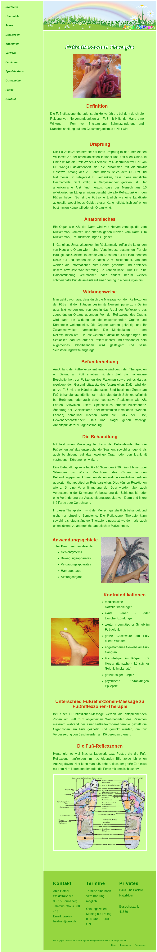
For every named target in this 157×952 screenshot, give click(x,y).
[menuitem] (22, 7)
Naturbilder (126, 895)
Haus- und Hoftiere (131, 889)
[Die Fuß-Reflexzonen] (100, 850)
